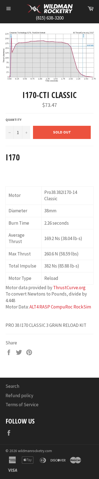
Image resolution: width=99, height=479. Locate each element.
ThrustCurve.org (69, 288)
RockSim (82, 307)
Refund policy (19, 395)
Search (12, 386)
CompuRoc (62, 307)
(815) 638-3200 (50, 18)
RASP (44, 307)
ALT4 (33, 307)
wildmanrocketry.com (35, 451)
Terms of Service (22, 405)
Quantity (13, 120)
